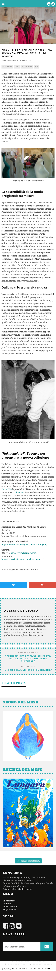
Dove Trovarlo (10, 906)
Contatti (7, 903)
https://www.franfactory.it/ (24, 552)
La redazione (9, 900)
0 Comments (27, 67)
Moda (17, 67)
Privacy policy (10, 889)
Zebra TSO (6, 489)
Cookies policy (25, 889)
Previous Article (28, 652)
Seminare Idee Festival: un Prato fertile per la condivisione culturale (28, 659)
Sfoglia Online (9, 909)
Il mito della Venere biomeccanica (28, 670)
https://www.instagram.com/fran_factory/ (22, 559)
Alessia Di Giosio (8, 60)
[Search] (48, 3)
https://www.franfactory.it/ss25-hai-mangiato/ (24, 544)
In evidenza (7, 67)
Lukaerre (18, 492)
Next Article (28, 666)
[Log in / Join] (53, 3)
